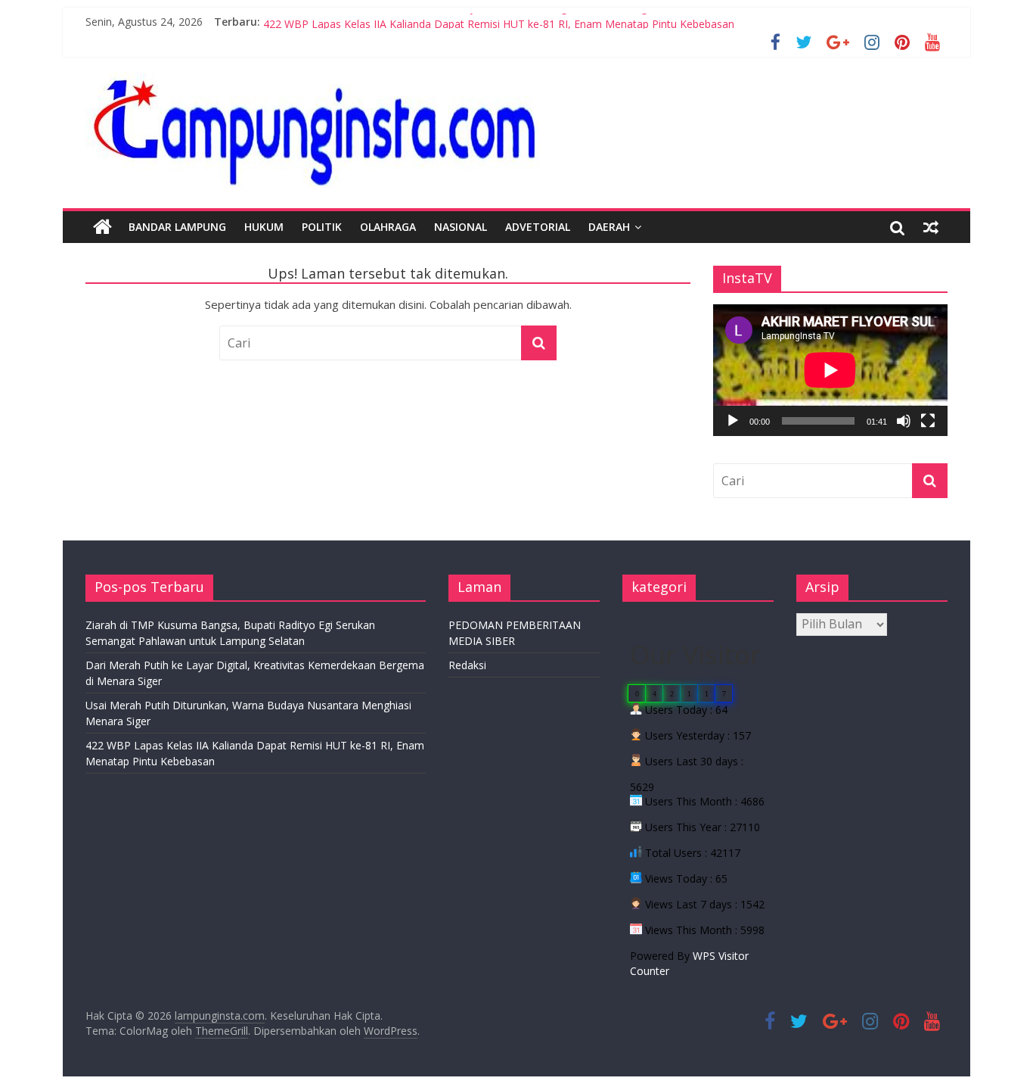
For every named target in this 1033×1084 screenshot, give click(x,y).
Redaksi (467, 665)
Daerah (609, 227)
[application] (830, 370)
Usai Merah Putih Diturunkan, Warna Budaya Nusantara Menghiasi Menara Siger (460, 18)
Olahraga (388, 227)
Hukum (264, 227)
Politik (322, 227)
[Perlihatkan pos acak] (931, 227)
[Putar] (732, 420)
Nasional (460, 227)
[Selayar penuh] (927, 420)
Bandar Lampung (177, 227)
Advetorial (537, 227)
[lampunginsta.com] (102, 227)
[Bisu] (903, 420)
